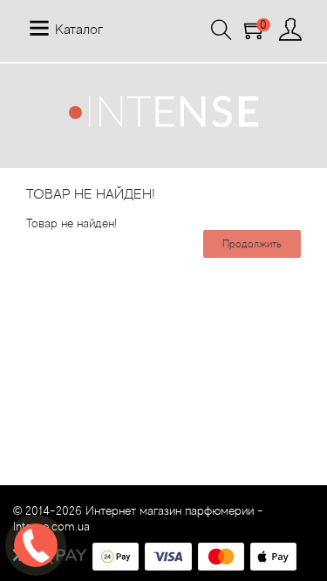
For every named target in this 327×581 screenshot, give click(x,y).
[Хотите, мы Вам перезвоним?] (35, 545)
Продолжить (252, 244)
